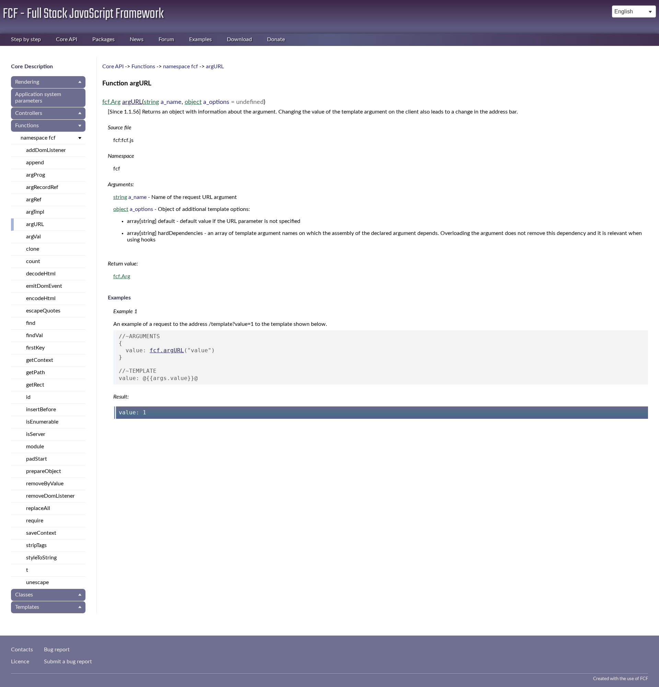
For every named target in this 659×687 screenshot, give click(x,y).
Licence (20, 661)
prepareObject (43, 471)
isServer (35, 434)
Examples (200, 39)
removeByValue (44, 483)
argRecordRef (42, 187)
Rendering (27, 82)
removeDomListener (50, 496)
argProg (35, 175)
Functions (27, 125)
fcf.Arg (111, 102)
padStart (36, 459)
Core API (66, 39)
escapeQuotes (43, 310)
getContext (39, 360)
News (136, 39)
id (28, 397)
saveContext (41, 533)
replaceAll (38, 508)
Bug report (57, 649)
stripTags (36, 545)
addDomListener (46, 150)
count (33, 261)
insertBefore (41, 409)
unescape (37, 582)
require (34, 520)
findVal (34, 335)
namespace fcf (38, 138)
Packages (103, 39)
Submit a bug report (68, 661)
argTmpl (35, 212)
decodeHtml (41, 273)
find (30, 323)
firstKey (35, 348)
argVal (33, 236)
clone (32, 249)
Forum (166, 39)
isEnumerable (42, 422)
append (35, 162)
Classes (24, 594)
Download (239, 39)
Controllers (28, 113)
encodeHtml (41, 298)
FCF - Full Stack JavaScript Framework (83, 14)
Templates (27, 607)
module (35, 446)
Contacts (22, 649)
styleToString (41, 557)
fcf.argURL (167, 350)
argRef (34, 199)
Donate (276, 39)
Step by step (26, 39)
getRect (35, 385)
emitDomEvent (44, 286)
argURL (35, 224)
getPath (35, 372)
